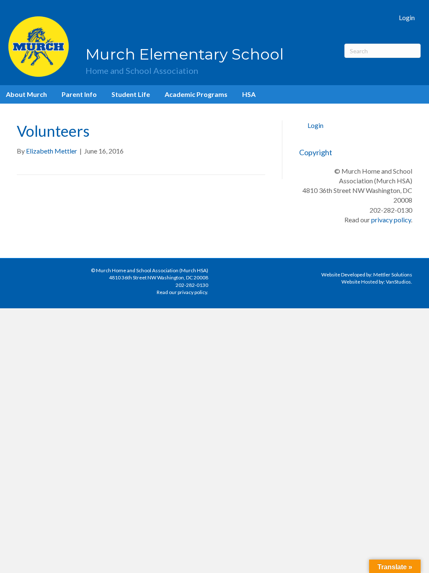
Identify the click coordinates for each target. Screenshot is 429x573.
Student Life (130, 94)
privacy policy (391, 220)
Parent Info (79, 94)
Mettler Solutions (392, 274)
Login (407, 17)
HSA (249, 94)
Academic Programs (196, 94)
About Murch (26, 94)
